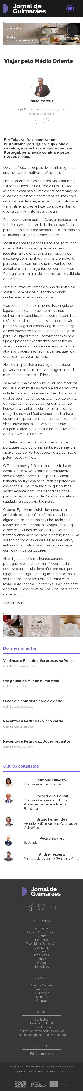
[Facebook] (37, 121)
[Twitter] (46, 121)
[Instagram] (52, 907)
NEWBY (61, 1071)
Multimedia (41, 993)
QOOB (29, 1071)
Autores (41, 989)
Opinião (41, 1000)
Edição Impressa (41, 1053)
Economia (42, 947)
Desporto (41, 940)
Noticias (41, 997)
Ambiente (41, 928)
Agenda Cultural (41, 985)
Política (41, 959)
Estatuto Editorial (41, 1023)
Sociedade (41, 966)
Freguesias (41, 955)
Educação (41, 951)
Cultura (41, 936)
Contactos (41, 1019)
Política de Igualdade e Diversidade (41, 1035)
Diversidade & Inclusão (41, 943)
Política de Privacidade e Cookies (41, 1031)
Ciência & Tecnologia (41, 932)
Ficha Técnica (41, 1027)
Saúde (41, 962)
